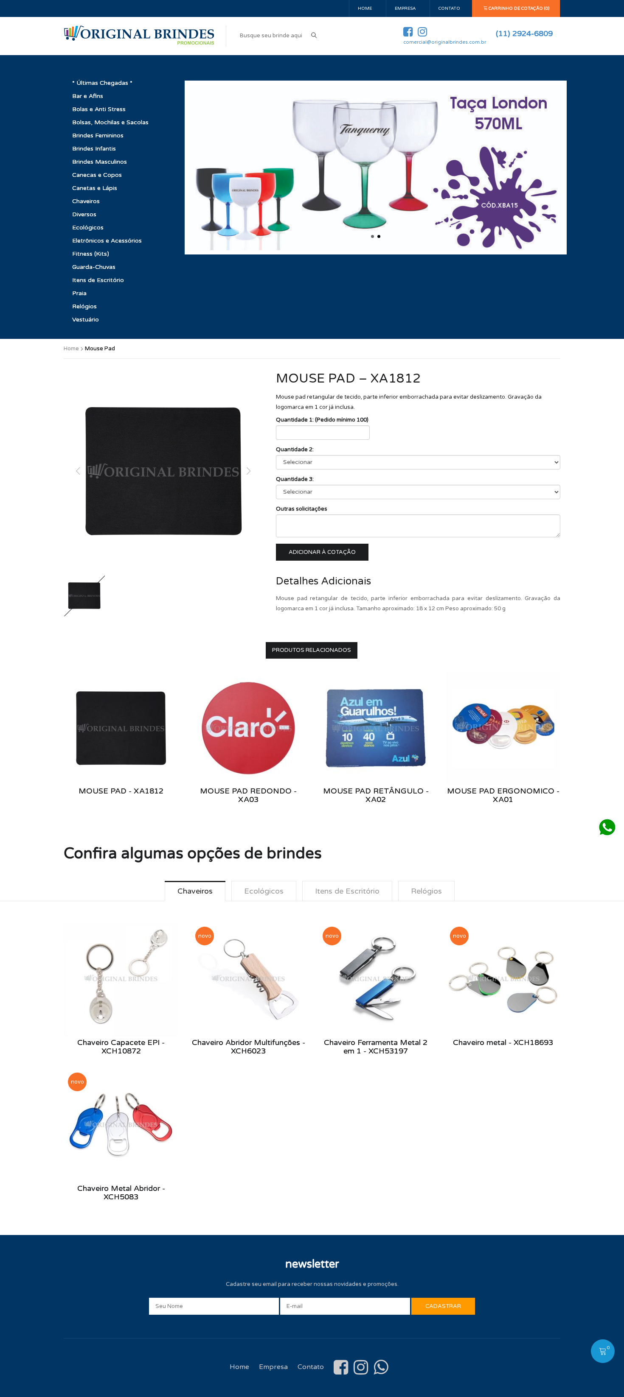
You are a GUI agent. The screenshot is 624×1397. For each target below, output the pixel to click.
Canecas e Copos (97, 175)
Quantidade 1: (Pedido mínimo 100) (322, 419)
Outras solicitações (301, 509)
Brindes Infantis (94, 148)
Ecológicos (88, 227)
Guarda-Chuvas (93, 267)
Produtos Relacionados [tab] (311, 650)
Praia (79, 293)
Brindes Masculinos (99, 161)
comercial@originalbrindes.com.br (444, 42)
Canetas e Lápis (94, 188)
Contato (449, 8)
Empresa (405, 8)
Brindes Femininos (98, 135)
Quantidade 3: (295, 479)
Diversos (84, 214)
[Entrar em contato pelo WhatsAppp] (607, 827)
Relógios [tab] (426, 891)
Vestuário (85, 319)
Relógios (84, 306)
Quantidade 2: (295, 449)
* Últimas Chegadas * (102, 83)
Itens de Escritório (98, 280)
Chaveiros (86, 201)
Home (365, 8)
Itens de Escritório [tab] (347, 891)
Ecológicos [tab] (264, 891)
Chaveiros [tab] (195, 891)
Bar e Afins (87, 96)
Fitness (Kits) (90, 253)
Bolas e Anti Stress (99, 109)
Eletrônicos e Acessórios (107, 240)
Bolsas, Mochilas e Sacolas (110, 122)
